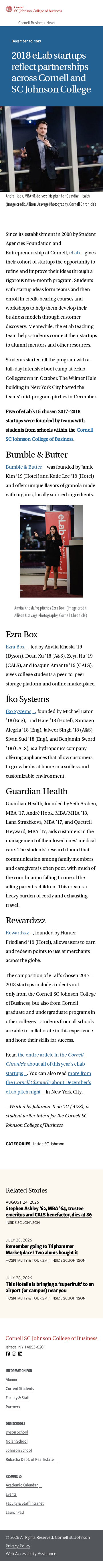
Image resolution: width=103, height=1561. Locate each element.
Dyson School (17, 1432)
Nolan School (16, 1441)
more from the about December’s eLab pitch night (48, 1082)
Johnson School (19, 1450)
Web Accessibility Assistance (31, 1553)
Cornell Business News (36, 23)
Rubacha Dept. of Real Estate (30, 1459)
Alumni (11, 1379)
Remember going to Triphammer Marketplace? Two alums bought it (42, 1249)
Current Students (20, 1388)
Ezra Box (15, 647)
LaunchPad (15, 1512)
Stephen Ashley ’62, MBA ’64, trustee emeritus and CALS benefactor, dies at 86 (49, 1211)
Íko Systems (18, 711)
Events (11, 1494)
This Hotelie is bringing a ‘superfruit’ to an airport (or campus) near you (50, 1287)
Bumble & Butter (24, 467)
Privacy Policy (18, 1546)
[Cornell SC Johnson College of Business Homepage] (51, 1340)
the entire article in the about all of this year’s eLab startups (45, 1064)
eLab (74, 253)
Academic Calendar (22, 1485)
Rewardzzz (17, 933)
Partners (13, 1407)
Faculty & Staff (17, 1398)
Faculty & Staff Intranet (25, 1503)
